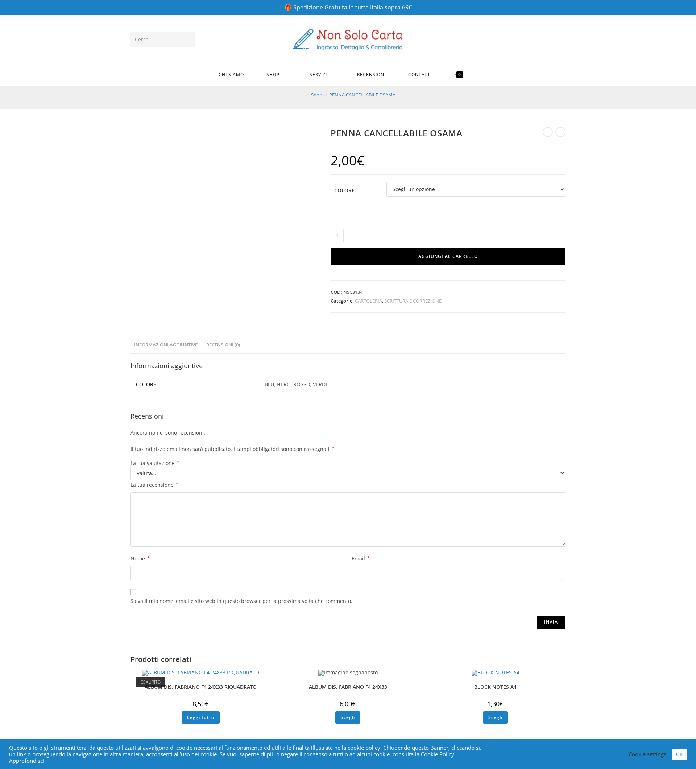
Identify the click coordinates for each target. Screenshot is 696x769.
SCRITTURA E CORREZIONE (413, 300)
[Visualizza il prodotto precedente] (548, 132)
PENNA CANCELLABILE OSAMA (362, 94)
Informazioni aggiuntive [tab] (166, 345)
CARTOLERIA (368, 300)
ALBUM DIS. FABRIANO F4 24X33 (348, 686)
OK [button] (679, 754)
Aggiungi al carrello (448, 256)
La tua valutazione (154, 463)
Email (361, 558)
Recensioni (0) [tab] (223, 345)
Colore (344, 190)
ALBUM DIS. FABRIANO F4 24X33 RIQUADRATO (201, 686)
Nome (140, 558)
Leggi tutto (200, 717)
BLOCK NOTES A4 (495, 686)
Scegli (348, 717)
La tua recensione (154, 484)
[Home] (302, 94)
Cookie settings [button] (647, 754)
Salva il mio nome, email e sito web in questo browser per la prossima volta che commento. (241, 600)
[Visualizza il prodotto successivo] (560, 132)
